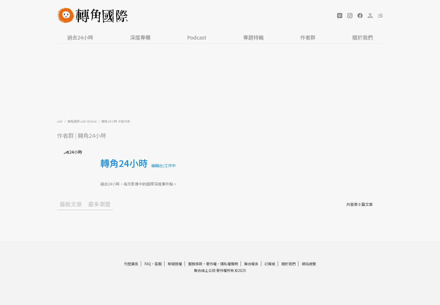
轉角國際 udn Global (82, 121)
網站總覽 (309, 263)
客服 (158, 263)
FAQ (147, 263)
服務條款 (195, 263)
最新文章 (71, 204)
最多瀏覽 (99, 204)
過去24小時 (80, 37)
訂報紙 (270, 263)
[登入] (370, 15)
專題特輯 (253, 37)
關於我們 (362, 37)
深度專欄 (140, 37)
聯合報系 (251, 263)
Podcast (196, 37)
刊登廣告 (131, 263)
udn (60, 121)
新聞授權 (175, 263)
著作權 (211, 263)
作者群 (307, 37)
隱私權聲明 (229, 263)
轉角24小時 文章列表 (115, 121)
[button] (339, 15)
